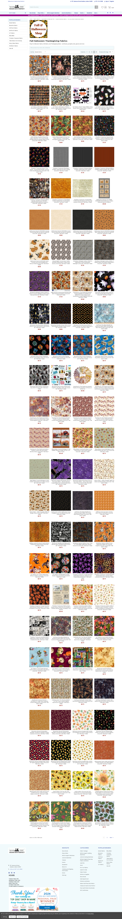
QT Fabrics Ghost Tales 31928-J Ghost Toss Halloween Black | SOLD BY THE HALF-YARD (104, 108)
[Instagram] (110, 13)
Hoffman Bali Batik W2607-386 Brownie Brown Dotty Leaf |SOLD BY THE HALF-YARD (83, 701)
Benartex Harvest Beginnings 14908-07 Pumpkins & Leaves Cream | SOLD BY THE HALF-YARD (83, 732)
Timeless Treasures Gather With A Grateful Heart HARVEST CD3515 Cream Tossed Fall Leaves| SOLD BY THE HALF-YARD (82, 607)
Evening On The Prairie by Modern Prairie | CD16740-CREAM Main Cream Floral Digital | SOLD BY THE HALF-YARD (61, 419)
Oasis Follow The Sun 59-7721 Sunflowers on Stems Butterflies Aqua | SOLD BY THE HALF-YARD (82, 793)
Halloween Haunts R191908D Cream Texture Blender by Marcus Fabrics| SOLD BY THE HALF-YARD (61, 232)
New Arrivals (32, 13)
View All (11, 48)
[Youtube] (113, 13)
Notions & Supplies (84, 874)
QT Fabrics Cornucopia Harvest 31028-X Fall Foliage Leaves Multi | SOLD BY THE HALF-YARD (104, 638)
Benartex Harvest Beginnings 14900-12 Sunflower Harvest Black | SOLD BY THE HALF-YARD (61, 763)
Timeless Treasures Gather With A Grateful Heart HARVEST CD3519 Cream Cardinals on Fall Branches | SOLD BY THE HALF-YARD (104, 607)
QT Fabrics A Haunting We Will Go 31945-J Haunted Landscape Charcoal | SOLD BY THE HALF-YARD (61, 78)
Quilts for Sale (83, 870)
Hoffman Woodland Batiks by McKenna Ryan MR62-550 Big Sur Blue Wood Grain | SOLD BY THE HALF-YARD (104, 326)
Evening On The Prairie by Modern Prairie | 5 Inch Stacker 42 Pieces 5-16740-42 (82, 388)
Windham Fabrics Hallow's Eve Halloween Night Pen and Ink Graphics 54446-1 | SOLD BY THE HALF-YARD (104, 545)
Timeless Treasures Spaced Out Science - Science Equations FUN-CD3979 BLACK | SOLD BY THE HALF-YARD (104, 138)
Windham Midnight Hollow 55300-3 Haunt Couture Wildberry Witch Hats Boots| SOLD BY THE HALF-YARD (39, 294)
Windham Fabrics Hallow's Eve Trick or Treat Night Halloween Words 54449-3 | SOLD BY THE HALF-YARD (82, 544)
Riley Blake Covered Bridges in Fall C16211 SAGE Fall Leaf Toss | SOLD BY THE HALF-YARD (104, 450)
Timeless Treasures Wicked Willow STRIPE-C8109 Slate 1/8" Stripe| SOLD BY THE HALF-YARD (82, 169)
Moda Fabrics (12, 23)
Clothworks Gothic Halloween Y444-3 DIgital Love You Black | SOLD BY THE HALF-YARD (61, 513)
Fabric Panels (83, 872)
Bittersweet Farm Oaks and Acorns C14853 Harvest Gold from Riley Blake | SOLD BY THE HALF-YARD (39, 793)
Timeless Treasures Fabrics (16, 38)
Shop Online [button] (12, 13)
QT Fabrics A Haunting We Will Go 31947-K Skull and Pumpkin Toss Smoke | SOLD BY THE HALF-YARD (39, 78)
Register (112, 1)
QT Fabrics (11, 33)
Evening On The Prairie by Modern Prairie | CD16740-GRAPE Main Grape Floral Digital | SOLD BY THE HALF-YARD (39, 419)
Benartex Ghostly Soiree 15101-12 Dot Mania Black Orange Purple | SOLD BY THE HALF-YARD (61, 326)
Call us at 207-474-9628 (16, 869)
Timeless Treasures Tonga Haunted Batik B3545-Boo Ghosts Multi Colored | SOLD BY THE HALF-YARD (104, 576)
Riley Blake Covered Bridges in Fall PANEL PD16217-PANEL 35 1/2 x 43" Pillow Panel (61, 450)
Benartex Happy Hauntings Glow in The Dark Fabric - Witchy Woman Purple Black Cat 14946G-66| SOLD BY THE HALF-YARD (61, 482)
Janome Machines (66, 13)
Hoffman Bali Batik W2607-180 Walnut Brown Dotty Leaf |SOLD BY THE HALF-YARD (104, 701)
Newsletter (89, 13)
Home (63, 873)
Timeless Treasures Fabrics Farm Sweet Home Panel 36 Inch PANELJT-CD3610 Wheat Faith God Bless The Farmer (61, 607)
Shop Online (41, 13)
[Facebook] (108, 13)
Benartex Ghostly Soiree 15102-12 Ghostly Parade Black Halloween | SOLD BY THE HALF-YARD (104, 294)
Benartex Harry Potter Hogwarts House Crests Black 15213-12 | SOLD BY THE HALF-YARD (39, 358)
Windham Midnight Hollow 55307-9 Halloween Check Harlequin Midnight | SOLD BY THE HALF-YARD (82, 262)
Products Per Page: (104, 52)
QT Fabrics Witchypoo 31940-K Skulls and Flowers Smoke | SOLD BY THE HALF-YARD (82, 78)
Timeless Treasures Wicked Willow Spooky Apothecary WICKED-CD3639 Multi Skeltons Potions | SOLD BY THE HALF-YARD (39, 201)
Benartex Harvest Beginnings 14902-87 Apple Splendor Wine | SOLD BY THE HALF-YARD (39, 763)
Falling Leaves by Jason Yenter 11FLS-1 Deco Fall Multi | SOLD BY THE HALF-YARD (104, 513)
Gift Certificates (84, 890)
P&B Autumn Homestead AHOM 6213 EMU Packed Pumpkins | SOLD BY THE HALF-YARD (61, 294)
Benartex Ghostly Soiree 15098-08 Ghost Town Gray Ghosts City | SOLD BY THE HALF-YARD (39, 326)
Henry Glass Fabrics (14, 43)
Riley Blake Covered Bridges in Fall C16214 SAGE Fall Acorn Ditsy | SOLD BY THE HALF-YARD (39, 482)
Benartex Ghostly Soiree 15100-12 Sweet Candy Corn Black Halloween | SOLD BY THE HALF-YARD (83, 326)
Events (81, 13)
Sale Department (84, 879)
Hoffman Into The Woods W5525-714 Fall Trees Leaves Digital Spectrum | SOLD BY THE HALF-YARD (61, 701)
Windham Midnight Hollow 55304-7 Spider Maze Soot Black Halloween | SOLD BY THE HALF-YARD (104, 262)
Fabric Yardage (84, 851)
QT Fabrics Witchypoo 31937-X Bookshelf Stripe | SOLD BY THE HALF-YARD (39, 108)
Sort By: (32, 52)
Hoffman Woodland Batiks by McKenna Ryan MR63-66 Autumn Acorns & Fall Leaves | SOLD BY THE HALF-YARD (61, 639)
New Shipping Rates (33, 15)
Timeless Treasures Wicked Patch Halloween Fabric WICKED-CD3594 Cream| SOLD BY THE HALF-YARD (39, 638)
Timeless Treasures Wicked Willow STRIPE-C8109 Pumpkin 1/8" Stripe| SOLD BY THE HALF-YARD (104, 169)
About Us (64, 867)
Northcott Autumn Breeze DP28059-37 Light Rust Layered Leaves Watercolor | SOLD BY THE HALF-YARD (39, 701)
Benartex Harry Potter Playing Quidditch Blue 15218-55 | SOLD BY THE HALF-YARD (61, 358)
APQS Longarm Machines (53, 13)
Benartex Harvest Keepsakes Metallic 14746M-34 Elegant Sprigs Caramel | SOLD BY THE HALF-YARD (39, 732)
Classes (76, 13)
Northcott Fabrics (13, 30)
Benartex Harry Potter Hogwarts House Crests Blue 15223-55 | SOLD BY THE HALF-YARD (82, 358)
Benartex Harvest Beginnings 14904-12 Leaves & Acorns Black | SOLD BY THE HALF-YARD (104, 732)
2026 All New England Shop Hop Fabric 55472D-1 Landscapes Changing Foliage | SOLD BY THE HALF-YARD (61, 138)
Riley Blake (11, 35)
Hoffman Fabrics (13, 28)
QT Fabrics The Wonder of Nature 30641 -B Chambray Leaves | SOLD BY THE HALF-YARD (104, 824)
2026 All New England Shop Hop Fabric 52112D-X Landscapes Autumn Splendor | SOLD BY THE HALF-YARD (82, 138)
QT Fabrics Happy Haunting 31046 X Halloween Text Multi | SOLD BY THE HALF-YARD (82, 670)
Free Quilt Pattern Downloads (87, 888)
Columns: (83, 52)
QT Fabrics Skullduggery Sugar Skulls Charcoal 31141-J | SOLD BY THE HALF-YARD (61, 576)
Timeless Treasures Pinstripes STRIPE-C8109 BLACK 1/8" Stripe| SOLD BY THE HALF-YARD (61, 169)
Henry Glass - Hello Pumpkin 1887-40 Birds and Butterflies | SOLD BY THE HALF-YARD (104, 482)
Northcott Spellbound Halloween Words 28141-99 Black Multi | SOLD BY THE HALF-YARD (61, 544)
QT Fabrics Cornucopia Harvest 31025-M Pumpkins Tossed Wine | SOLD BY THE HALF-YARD (61, 670)
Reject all (12, 917)
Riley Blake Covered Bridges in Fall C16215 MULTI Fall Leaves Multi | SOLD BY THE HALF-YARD (82, 450)
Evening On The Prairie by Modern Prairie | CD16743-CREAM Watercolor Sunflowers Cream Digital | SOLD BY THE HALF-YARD (104, 388)
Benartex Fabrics (13, 25)
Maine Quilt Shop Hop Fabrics (87, 883)
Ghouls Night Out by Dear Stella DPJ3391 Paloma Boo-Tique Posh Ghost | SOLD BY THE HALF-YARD (61, 262)
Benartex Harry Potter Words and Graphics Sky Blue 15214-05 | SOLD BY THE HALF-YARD (61, 388)
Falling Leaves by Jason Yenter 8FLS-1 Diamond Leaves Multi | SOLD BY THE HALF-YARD (39, 544)
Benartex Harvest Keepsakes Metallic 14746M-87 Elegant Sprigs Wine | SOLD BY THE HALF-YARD (61, 732)
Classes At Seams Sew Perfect (87, 885)
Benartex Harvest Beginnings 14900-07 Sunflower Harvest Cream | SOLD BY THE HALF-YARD (83, 763)
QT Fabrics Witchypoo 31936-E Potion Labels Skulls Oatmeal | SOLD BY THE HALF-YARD (61, 108)
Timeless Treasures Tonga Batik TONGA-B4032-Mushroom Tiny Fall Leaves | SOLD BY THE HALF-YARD (82, 201)
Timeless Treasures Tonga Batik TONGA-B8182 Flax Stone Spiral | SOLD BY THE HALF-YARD (61, 201)
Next (111, 837)
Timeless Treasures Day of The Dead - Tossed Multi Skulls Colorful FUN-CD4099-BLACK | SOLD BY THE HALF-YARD (39, 170)
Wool (81, 865)
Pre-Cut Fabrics (84, 867)
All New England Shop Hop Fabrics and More (86, 860)
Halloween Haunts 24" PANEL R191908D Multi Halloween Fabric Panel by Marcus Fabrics (104, 201)
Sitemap (64, 875)
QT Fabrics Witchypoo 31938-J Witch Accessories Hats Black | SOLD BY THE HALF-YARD (104, 78)
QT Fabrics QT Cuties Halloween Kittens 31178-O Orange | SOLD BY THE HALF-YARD (39, 576)
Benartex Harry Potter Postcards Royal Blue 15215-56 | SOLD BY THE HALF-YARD (104, 358)
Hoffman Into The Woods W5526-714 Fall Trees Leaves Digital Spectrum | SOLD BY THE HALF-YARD (82, 639)
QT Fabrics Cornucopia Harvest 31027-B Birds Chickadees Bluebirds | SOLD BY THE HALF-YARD (39, 670)
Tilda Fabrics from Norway (15, 40)
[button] (34, 899)
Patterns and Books (85, 881)
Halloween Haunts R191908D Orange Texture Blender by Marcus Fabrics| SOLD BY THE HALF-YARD (39, 232)
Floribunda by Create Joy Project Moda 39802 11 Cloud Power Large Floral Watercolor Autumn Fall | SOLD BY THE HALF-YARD (104, 793)
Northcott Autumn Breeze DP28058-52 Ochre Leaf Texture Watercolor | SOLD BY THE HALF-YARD (104, 670)
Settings (5, 917)
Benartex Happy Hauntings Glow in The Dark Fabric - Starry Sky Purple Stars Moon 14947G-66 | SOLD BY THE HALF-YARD (82, 482)
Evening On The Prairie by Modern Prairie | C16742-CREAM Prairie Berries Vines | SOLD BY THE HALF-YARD (104, 419)
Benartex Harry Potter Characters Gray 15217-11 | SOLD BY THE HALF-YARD (39, 388)
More (95, 13)
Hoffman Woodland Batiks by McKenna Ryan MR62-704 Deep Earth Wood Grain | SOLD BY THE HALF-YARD (82, 513)
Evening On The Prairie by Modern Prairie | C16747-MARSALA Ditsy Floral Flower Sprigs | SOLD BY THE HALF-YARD (82, 419)
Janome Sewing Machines (86, 857)
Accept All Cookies (22, 917)
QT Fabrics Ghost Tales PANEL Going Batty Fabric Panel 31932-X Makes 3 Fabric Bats (83, 108)
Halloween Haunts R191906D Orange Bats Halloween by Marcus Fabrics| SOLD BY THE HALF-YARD (104, 232)
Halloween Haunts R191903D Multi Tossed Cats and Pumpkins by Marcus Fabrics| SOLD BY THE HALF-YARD (39, 263)
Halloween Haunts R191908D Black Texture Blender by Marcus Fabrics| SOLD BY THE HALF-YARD (82, 232)
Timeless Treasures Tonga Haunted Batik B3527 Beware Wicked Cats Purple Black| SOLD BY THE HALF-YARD (82, 576)
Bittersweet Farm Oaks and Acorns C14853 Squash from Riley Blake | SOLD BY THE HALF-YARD (104, 763)
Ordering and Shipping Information (67, 869)
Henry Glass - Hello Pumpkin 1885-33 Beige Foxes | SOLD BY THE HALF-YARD (39, 513)
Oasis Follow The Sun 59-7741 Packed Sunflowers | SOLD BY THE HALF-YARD (61, 793)
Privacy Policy (90, 913)
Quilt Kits (82, 863)
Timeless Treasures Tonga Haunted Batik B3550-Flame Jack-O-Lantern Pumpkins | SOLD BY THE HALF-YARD (39, 607)
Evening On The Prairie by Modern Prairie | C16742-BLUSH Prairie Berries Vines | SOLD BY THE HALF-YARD (39, 451)
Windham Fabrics (13, 46)
